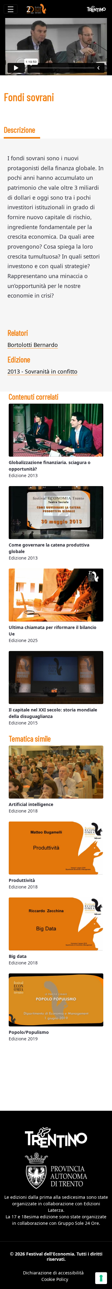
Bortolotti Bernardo (32, 344)
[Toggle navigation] (10, 9)
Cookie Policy (54, 1279)
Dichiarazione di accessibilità (53, 1273)
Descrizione (19, 129)
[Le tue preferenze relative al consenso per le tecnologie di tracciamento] (101, 1278)
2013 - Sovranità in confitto (42, 371)
